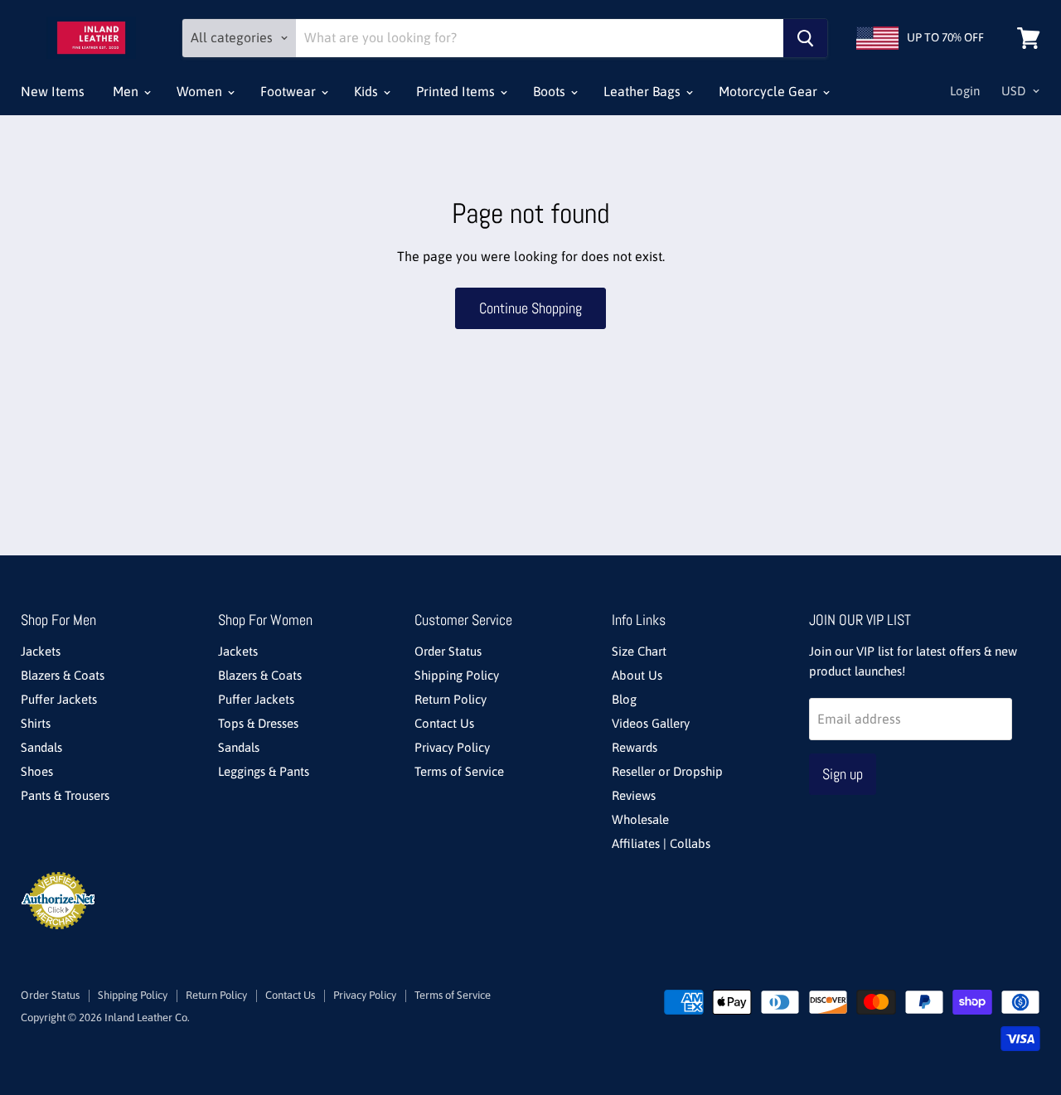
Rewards (634, 747)
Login (965, 91)
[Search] (805, 38)
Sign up (842, 773)
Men (127, 91)
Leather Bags (643, 91)
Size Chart (639, 651)
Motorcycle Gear (770, 91)
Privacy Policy (452, 747)
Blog (624, 699)
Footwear (289, 91)
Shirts (36, 723)
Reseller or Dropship (667, 771)
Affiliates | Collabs (661, 843)
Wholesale (640, 819)
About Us (637, 675)
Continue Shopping (530, 307)
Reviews (634, 795)
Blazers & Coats (62, 675)
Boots (551, 91)
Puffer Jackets (59, 699)
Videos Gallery (651, 723)
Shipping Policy (456, 675)
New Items (53, 91)
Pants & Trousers (65, 795)
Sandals (41, 747)
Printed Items (457, 91)
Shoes (37, 771)
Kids (367, 91)
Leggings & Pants (263, 771)
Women (201, 91)
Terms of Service (459, 771)
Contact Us (444, 723)
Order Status (448, 651)
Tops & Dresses (258, 723)
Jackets (41, 651)
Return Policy (450, 699)
